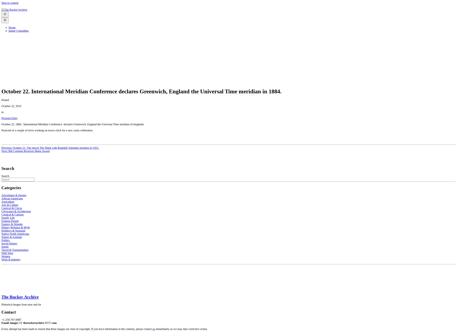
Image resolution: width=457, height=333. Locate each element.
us (153, 329)
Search (5, 176)
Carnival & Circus (11, 208)
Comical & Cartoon (12, 214)
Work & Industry (11, 259)
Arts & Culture (9, 204)
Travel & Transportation (14, 249)
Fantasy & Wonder (12, 224)
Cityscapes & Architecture (16, 211)
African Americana (12, 198)
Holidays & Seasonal (13, 230)
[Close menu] (5, 20)
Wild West (7, 253)
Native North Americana (15, 233)
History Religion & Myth (15, 227)
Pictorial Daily (9, 118)
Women (5, 256)
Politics (5, 240)
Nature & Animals (11, 237)
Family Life (8, 217)
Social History (9, 243)
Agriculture (7, 201)
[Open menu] (5, 14)
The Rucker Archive (20, 297)
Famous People (10, 221)
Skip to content (9, 2)
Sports (5, 246)
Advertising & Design (13, 195)
